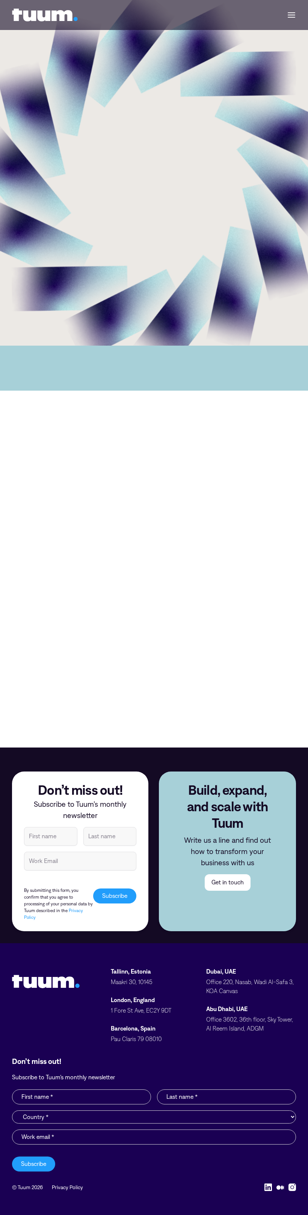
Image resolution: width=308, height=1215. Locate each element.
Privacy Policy (67, 1187)
